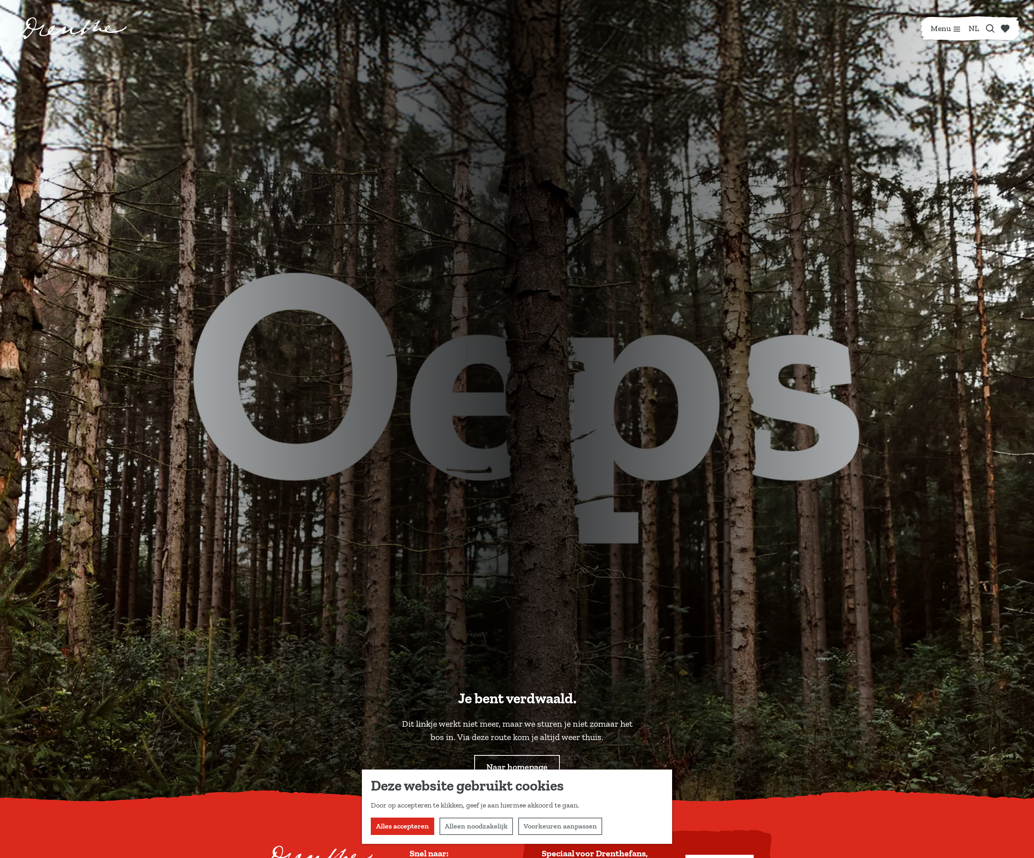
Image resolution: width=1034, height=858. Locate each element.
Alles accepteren (402, 826)
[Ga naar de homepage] (70, 28)
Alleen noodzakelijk (476, 826)
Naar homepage (517, 766)
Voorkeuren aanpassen (560, 826)
